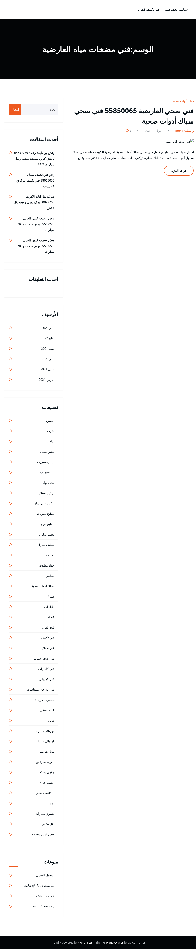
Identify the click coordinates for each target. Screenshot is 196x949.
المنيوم (50, 420)
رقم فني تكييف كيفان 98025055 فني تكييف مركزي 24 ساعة (35, 180)
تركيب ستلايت (45, 493)
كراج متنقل (47, 710)
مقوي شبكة (46, 772)
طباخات (49, 607)
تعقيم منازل (46, 534)
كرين (51, 720)
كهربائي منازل (45, 741)
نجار (51, 803)
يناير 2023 (48, 328)
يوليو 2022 (47, 338)
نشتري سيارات (44, 813)
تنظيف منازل (46, 545)
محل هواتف (47, 751)
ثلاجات (50, 555)
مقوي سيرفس (45, 762)
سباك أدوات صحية (184, 101)
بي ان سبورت (45, 462)
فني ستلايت (46, 648)
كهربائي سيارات (44, 731)
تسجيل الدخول (45, 875)
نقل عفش (48, 824)
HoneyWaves (114, 942)
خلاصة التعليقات (44, 896)
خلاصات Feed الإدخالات (39, 885)
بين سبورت (47, 472)
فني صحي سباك (44, 658)
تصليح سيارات (45, 524)
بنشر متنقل (47, 452)
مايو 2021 (48, 359)
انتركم (50, 431)
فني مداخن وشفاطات (40, 689)
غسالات (49, 617)
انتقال (15, 109)
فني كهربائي (46, 679)
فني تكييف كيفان (149, 9)
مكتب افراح (46, 782)
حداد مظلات (46, 565)
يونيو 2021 (47, 348)
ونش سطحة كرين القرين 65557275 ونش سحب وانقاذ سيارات (36, 224)
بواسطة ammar (185, 131)
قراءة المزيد (178, 171)
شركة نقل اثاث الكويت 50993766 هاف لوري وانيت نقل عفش (34, 202)
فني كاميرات (46, 669)
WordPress (85, 942)
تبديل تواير (48, 483)
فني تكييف (47, 638)
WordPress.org (43, 906)
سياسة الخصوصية (176, 9)
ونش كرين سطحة (43, 834)
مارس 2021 (46, 379)
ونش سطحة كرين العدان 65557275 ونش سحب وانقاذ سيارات (36, 246)
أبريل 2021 (47, 369)
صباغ (51, 596)
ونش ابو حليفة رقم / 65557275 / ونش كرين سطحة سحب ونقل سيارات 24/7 (34, 158)
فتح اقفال (48, 627)
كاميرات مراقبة (44, 700)
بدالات (50, 441)
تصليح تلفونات (45, 514)
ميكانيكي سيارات (43, 793)
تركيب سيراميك (44, 503)
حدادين (50, 576)
